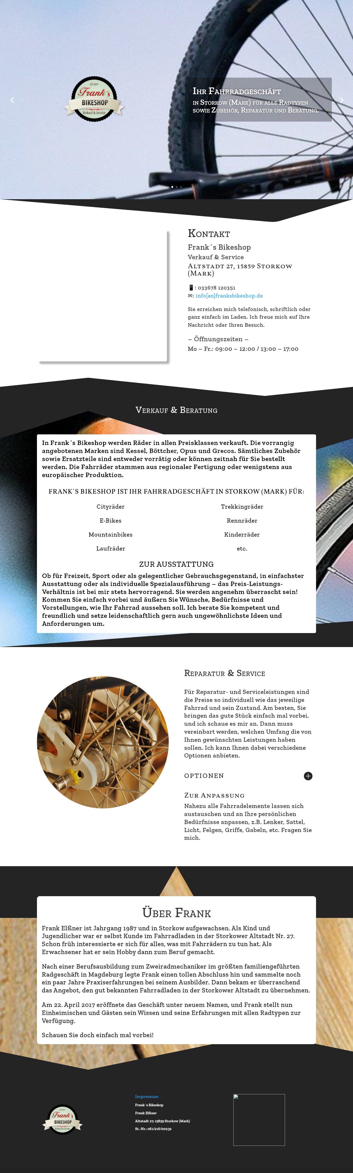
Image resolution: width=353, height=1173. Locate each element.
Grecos (223, 451)
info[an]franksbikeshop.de (229, 295)
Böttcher (163, 451)
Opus (188, 451)
